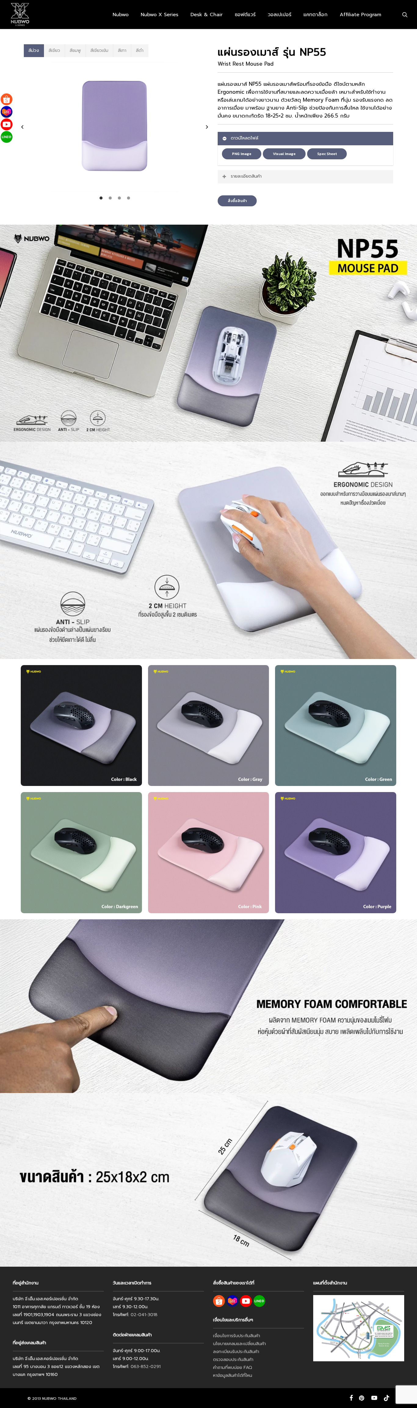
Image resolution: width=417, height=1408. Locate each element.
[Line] (7, 137)
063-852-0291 (146, 1366)
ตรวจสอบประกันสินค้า (233, 1359)
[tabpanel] (114, 130)
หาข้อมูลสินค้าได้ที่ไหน (232, 1375)
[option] (114, 127)
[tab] (34, 50)
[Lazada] (7, 112)
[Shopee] (7, 99)
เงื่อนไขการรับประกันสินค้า (236, 1336)
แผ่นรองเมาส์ (232, 84)
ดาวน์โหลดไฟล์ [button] (244, 138)
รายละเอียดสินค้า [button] (246, 176)
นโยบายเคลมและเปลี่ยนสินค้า (239, 1344)
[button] (22, 127)
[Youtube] (7, 124)
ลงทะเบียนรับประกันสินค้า (236, 1351)
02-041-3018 (144, 1315)
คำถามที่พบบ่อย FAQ (232, 1367)
